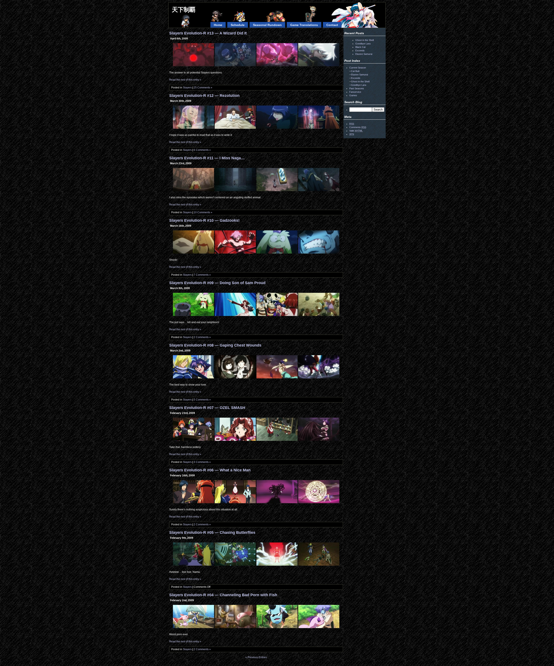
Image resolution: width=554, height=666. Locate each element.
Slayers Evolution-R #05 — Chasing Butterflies (212, 532)
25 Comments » (203, 87)
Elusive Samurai (363, 54)
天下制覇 (183, 9)
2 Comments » (202, 337)
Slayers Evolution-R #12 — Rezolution (204, 95)
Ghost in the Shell (364, 40)
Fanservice (355, 92)
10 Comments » (203, 212)
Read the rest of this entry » (185, 79)
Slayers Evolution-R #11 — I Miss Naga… (207, 158)
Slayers (187, 87)
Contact (332, 25)
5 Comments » (202, 399)
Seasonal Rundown (267, 25)
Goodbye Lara (362, 43)
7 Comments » (202, 274)
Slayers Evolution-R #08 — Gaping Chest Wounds (215, 345)
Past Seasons (356, 88)
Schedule (238, 25)
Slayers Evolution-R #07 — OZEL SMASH (207, 407)
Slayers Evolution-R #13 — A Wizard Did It (208, 33)
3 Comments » (202, 462)
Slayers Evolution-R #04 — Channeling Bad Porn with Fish (223, 595)
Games (353, 95)
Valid (356, 130)
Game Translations (304, 25)
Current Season (357, 67)
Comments (357, 127)
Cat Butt (355, 71)
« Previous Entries (256, 657)
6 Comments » (202, 149)
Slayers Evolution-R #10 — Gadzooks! (204, 220)
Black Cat (360, 47)
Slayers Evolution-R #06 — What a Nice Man (210, 470)
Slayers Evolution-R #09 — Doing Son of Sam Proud (217, 283)
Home (218, 25)
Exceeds (360, 50)
